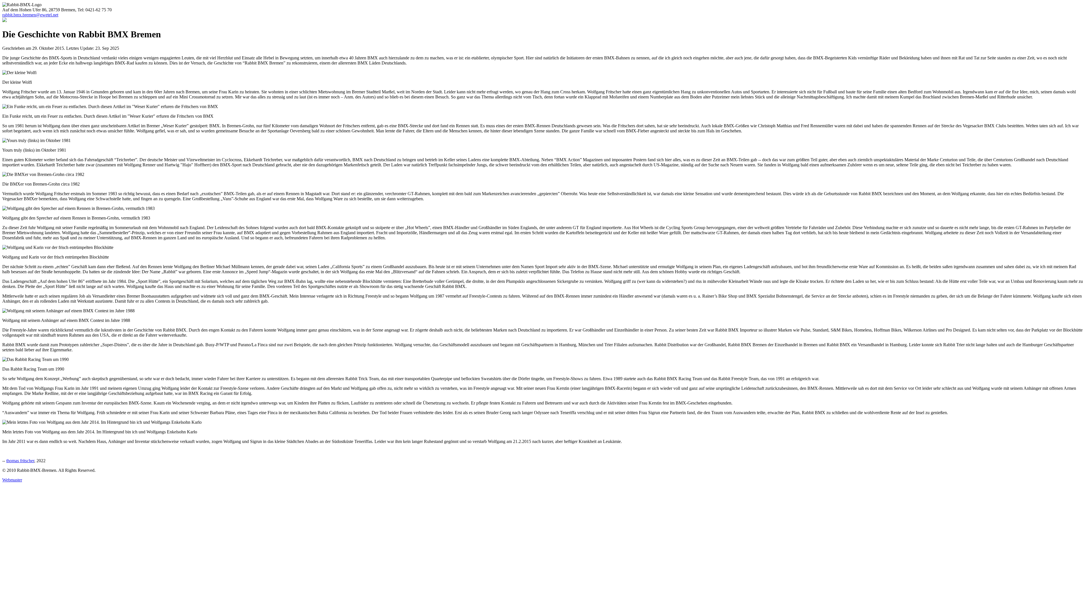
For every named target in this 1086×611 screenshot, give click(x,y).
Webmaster (12, 479)
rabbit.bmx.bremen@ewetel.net (30, 14)
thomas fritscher (20, 460)
